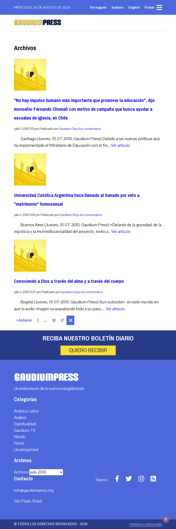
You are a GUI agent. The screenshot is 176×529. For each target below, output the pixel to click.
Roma (19, 443)
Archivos (21, 472)
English (134, 7)
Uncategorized (26, 450)
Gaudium (65, 129)
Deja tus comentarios (86, 129)
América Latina (26, 411)
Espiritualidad (25, 424)
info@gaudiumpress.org (33, 490)
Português (98, 7)
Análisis (20, 417)
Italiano (118, 7)
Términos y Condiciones (145, 524)
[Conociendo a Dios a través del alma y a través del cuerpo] (30, 270)
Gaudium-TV (24, 430)
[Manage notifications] (165, 519)
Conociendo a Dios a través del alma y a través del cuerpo (69, 281)
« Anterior (24, 320)
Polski (149, 7)
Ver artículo (120, 145)
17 (62, 320)
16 (53, 320)
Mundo (20, 437)
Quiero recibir (88, 350)
